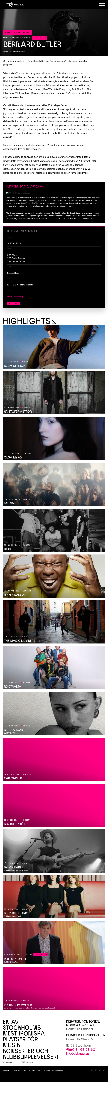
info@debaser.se (77, 1053)
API (39, 1070)
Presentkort (7, 1070)
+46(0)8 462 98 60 (80, 1050)
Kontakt (32, 1070)
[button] (102, 4)
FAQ (24, 1070)
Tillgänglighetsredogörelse (53, 1070)
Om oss (17, 1070)
